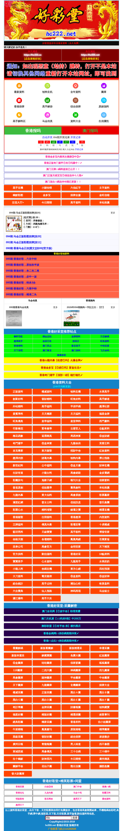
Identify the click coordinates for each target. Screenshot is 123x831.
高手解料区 (19, 121)
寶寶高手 (18, 561)
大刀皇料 (18, 576)
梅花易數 (18, 436)
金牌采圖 (47, 707)
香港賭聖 (18, 517)
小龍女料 (47, 472)
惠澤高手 (18, 341)
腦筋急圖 (104, 766)
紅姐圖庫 (104, 655)
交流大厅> (18, 202)
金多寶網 (104, 472)
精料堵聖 (47, 509)
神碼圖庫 (75, 670)
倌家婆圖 (75, 662)
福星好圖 (18, 714)
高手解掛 (47, 106)
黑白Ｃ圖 (18, 699)
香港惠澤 (75, 517)
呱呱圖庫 (104, 662)
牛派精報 (18, 729)
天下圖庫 (18, 685)
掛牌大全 (104, 685)
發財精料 (47, 399)
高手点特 (47, 583)
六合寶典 (18, 591)
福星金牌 (104, 413)
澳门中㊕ (77, 786)
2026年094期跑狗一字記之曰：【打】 (86, 307)
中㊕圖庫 (104, 677)
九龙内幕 (49, 793)
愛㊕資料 (106, 799)
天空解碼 (104, 336)
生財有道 (18, 472)
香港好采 (75, 554)
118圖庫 (18, 670)
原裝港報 (75, 729)
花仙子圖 (47, 766)
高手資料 (75, 202)
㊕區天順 (18, 539)
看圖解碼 (18, 648)
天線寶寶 (47, 532)
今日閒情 (47, 202)
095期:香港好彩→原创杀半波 (22, 264)
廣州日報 (18, 744)
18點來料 (104, 554)
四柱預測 (104, 568)
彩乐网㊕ (49, 799)
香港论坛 (20, 793)
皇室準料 (75, 421)
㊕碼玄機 (47, 568)
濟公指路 (104, 458)
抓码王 (76, 341)
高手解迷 (104, 399)
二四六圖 (47, 670)
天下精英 (104, 546)
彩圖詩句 (18, 480)
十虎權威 (104, 524)
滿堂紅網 (18, 502)
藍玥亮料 (18, 532)
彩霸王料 (106, 793)
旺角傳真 (18, 421)
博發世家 (104, 532)
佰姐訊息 (75, 502)
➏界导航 (18, 336)
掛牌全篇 (75, 195)
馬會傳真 (47, 751)
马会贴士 (104, 591)
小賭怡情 (47, 187)
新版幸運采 (18, 655)
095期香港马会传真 (19, 307)
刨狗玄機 (75, 391)
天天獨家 (47, 413)
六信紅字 (75, 187)
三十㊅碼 (75, 751)
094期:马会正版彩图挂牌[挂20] (24, 212)
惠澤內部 (18, 458)
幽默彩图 (18, 195)
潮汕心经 (75, 583)
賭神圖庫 (47, 677)
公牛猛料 (47, 465)
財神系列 (47, 758)
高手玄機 (18, 187)
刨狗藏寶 (104, 707)
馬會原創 (75, 495)
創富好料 (18, 399)
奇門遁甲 (18, 443)
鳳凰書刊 (47, 729)
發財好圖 (47, 736)
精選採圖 (75, 714)
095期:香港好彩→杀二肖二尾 (22, 270)
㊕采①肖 (47, 341)
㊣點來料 (104, 428)
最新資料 (19, 92)
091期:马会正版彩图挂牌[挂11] (23, 242)
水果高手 (104, 391)
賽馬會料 (75, 487)
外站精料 (18, 406)
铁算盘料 (104, 583)
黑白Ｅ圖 (75, 699)
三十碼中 (104, 751)
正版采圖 (47, 692)
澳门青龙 (47, 350)
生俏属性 (104, 121)
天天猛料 (75, 413)
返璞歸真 (47, 436)
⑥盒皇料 (75, 576)
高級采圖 (18, 736)
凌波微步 (104, 736)
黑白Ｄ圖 (47, 699)
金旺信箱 (104, 195)
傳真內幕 (47, 524)
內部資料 (104, 517)
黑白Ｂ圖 (104, 692)
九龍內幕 (18, 495)
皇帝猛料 (47, 421)
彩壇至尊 (75, 524)
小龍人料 (18, 568)
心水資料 (47, 561)
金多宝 (47, 195)
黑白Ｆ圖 (104, 699)
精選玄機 (104, 509)
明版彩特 (20, 799)
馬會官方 (47, 546)
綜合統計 (18, 583)
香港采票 (20, 786)
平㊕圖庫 (75, 677)
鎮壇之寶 (75, 509)
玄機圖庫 (75, 685)
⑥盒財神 (104, 576)
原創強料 (104, 106)
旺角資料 (104, 341)
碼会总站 (47, 336)
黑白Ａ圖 (75, 692)
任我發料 (47, 517)
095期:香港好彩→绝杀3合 (21, 282)
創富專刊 (104, 714)
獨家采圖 (47, 722)
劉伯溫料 (47, 554)
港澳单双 (61, 355)
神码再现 (75, 591)
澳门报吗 (90, 130)
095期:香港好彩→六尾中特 (21, 288)
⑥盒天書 (75, 465)
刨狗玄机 (47, 92)
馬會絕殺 (75, 472)
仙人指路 (47, 591)
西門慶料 (104, 421)
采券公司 (18, 546)
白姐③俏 (49, 786)
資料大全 (75, 121)
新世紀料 (18, 465)
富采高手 (75, 345)
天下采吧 (18, 350)
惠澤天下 (77, 799)
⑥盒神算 (47, 443)
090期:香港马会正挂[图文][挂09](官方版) (29, 248)
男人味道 (75, 744)
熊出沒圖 (75, 766)
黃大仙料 (47, 495)
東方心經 (75, 568)
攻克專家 (18, 450)
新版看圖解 (46, 648)
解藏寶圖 (47, 655)
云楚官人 (75, 428)
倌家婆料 (104, 480)
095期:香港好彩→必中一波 (21, 276)
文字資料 (104, 187)
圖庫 (103, 92)
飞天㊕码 (104, 350)
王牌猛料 (18, 524)
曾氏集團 (104, 502)
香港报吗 (33, 130)
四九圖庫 (104, 670)
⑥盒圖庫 (18, 662)
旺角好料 (75, 399)
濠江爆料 (18, 598)
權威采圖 (18, 692)
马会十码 (77, 793)
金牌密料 (75, 336)
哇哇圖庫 (47, 662)
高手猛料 (47, 406)
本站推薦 (104, 202)
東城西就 (18, 751)
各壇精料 (47, 539)
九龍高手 (75, 561)
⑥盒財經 (104, 436)
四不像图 (104, 744)
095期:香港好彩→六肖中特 (21, 258)
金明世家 (75, 546)
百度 (75, 817)
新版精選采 (75, 648)
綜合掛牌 (75, 736)
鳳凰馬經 (75, 539)
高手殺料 (75, 532)
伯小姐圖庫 (104, 722)
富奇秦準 (47, 428)
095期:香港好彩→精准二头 (21, 294)
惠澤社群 (104, 406)
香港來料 (75, 722)
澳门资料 (75, 350)
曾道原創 (18, 487)
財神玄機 (104, 465)
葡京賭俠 (47, 576)
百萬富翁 (104, 539)
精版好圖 (47, 714)
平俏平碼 (75, 406)
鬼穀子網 (47, 480)
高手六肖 (47, 598)
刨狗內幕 (75, 458)
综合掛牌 (75, 106)
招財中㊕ (75, 450)
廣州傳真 (104, 758)
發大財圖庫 (18, 773)
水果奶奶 (104, 561)
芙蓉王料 (104, 443)
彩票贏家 (104, 495)
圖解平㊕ (18, 766)
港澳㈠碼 (106, 786)
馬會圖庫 (18, 677)
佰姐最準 (47, 487)
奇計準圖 (18, 707)
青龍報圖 (47, 744)
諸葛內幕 (47, 458)
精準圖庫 (104, 729)
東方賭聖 (47, 450)
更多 (113, 212)
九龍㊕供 (75, 443)
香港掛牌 (19, 106)
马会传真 (47, 121)
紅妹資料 (104, 450)
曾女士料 (47, 502)
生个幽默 (18, 758)
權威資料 (47, 391)
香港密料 (18, 345)
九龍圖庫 (47, 685)
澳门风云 (47, 345)
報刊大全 (75, 480)
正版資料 (18, 391)
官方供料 (18, 554)
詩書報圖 (75, 707)
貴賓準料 (18, 413)
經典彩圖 (18, 722)
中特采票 (104, 345)
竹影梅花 (18, 428)
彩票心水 (18, 509)
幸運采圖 (104, 648)
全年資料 (75, 92)
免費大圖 (75, 655)
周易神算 (75, 436)
